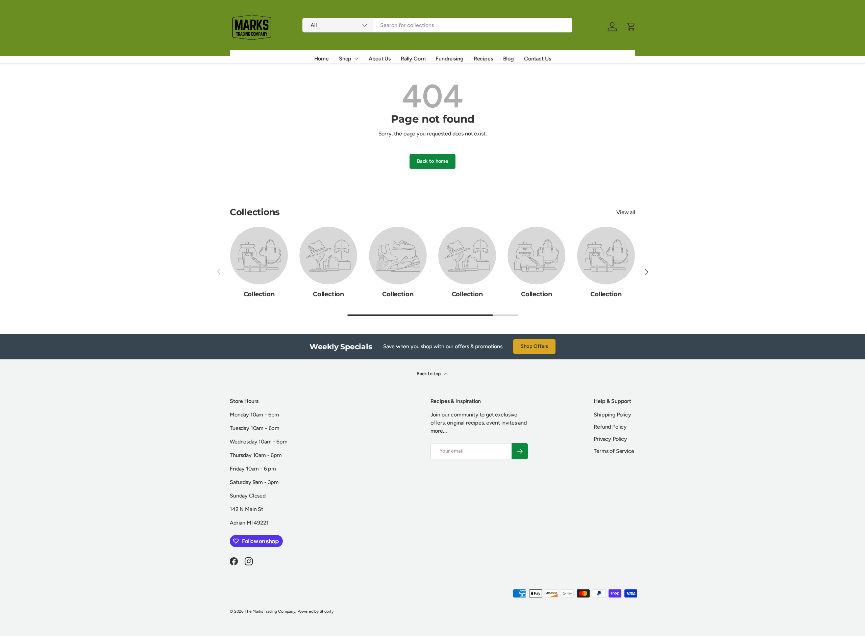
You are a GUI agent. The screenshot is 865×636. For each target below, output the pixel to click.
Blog (508, 58)
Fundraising (449, 58)
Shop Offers (534, 346)
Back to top (429, 374)
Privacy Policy (610, 439)
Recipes (483, 58)
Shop (345, 58)
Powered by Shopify (315, 611)
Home (321, 58)
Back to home (432, 161)
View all (625, 212)
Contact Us (537, 58)
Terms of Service (614, 451)
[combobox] (437, 25)
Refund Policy (610, 427)
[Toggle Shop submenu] (356, 59)
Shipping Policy (612, 414)
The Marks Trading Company (270, 611)
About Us (380, 58)
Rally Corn (413, 58)
